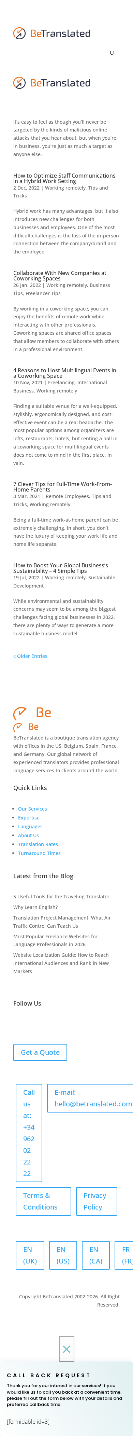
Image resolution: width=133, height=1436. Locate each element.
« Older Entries (30, 656)
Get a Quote (40, 1052)
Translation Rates (38, 844)
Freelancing (61, 382)
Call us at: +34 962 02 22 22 (29, 1133)
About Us (28, 835)
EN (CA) (95, 1255)
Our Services (32, 808)
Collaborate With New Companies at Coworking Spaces (59, 275)
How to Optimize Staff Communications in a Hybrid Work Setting (64, 178)
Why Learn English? (35, 907)
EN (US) (63, 1255)
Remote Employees (67, 496)
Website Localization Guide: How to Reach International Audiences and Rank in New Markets (61, 963)
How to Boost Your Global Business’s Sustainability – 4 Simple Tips (60, 568)
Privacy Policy (95, 1201)
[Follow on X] (46, 1025)
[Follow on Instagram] (59, 1025)
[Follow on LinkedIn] (32, 1025)
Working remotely (65, 187)
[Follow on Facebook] (18, 1025)
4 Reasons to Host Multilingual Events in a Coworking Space (64, 373)
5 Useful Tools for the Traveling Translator (61, 896)
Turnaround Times (39, 853)
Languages (30, 826)
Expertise (29, 817)
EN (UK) (30, 1255)
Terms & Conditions (40, 1201)
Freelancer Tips (43, 293)
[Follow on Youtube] (73, 1025)
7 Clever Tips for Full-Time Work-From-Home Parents (62, 486)
